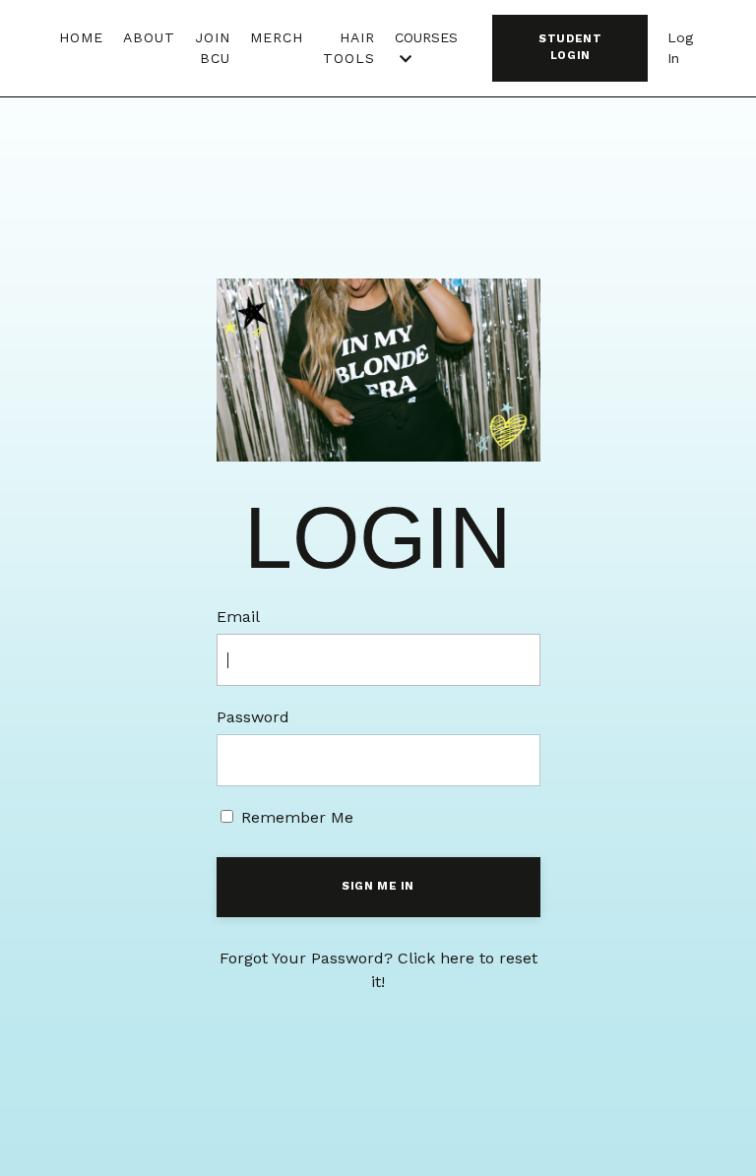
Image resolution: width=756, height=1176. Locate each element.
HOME (81, 37)
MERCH (276, 37)
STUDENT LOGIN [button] (569, 47)
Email (238, 616)
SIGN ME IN (378, 886)
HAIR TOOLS (349, 48)
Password (253, 717)
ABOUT (149, 37)
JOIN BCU (212, 48)
